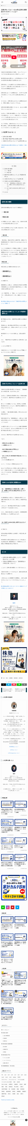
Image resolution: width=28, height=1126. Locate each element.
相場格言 (24, 1091)
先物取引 (16, 1084)
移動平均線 (4, 1093)
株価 (18, 1089)
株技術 (3, 1091)
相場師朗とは (6, 1112)
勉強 (3, 1086)
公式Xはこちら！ (14, 749)
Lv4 (5, 1074)
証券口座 (20, 678)
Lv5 (8, 1074)
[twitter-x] (11, 1108)
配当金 (3, 1096)
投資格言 (5, 1038)
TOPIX (19, 1077)
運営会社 (22, 1114)
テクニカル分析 (6, 1057)
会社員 (18, 1081)
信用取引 (10, 1084)
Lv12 (3, 1077)
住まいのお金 (4, 1084)
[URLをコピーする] (24, 684)
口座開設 (11, 678)
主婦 (7, 678)
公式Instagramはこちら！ (14, 753)
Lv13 (7, 1077)
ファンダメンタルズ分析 (7, 1081)
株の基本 (5, 1046)
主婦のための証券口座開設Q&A (12, 181)
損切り (22, 1086)
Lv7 (15, 1074)
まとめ (6, 192)
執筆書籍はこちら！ (14, 746)
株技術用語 (8, 1091)
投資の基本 (5, 1032)
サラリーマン (4, 1079)
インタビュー (6, 1029)
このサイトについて (20, 1112)
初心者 (21, 1084)
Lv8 (18, 1074)
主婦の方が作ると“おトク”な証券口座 (13, 179)
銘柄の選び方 (6, 1063)
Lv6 (3, 678)
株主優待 (13, 1089)
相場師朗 (14, 710)
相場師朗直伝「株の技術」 (9, 1065)
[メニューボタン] (2, 2)
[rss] (16, 1108)
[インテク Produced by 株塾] (14, 2)
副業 (25, 1084)
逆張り (22, 1093)
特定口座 (9, 172)
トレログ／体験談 (12, 1112)
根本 (14, 773)
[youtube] (15, 1108)
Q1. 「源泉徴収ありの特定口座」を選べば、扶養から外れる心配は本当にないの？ (16, 185)
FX (2, 1074)
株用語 (4, 1052)
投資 (6, 1086)
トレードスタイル (7, 1060)
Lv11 (25, 1074)
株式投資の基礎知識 (7, 1043)
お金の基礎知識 (6, 1035)
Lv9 (22, 1074)
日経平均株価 (4, 1089)
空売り (9, 1093)
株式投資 (15, 678)
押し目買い (16, 1086)
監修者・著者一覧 (7, 1114)
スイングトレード (12, 1079)
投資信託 (10, 1086)
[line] (13, 1108)
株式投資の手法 (6, 1054)
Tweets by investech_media (7, 1099)
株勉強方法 (5, 1049)
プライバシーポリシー (16, 1114)
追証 (18, 1093)
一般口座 (9, 170)
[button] (3, 684)
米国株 (13, 1093)
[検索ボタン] (26, 2)
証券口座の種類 (8, 168)
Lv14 (10, 1077)
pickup (14, 1077)
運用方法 (5, 1041)
